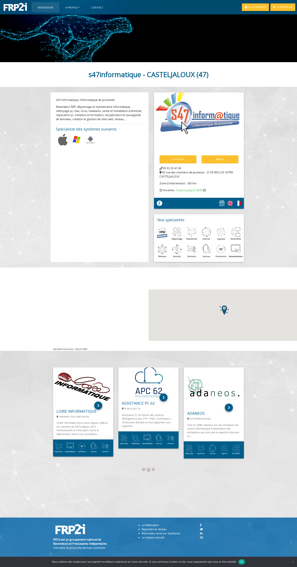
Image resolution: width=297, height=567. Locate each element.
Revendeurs (45, 7)
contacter (178, 159)
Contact (97, 7)
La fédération (150, 525)
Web (221, 159)
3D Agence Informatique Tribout (150, 416)
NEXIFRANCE (74, 433)
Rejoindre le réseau (154, 529)
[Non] (292, 562)
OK (241, 561)
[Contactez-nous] (201, 537)
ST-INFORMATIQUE (210, 406)
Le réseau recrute (153, 537)
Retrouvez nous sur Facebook (161, 533)
